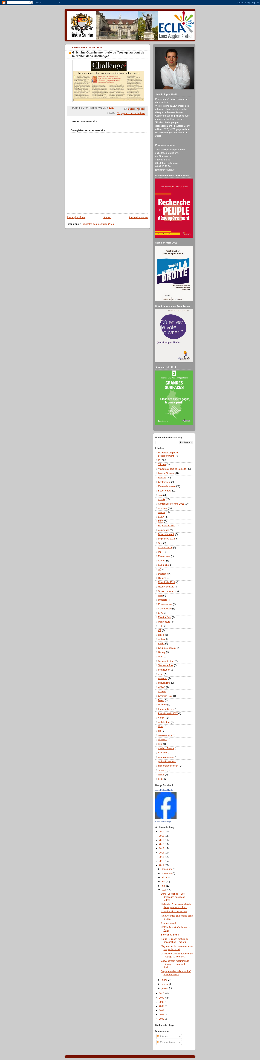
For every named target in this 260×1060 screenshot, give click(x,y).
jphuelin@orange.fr (164, 170)
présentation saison (168, 766)
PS (159, 460)
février (165, 984)
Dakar (161, 700)
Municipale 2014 (166, 582)
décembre (167, 869)
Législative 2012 (166, 539)
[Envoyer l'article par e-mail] (125, 109)
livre (160, 744)
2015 (162, 848)
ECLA (161, 517)
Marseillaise (164, 556)
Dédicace (163, 574)
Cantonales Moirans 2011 (171, 504)
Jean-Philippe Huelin (164, 790)
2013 (162, 857)
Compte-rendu (165, 547)
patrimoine (163, 565)
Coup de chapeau (167, 648)
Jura (160, 495)
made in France (166, 748)
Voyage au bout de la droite (131, 113)
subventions (164, 683)
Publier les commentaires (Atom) (98, 224)
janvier (165, 988)
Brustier (162, 477)
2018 (162, 836)
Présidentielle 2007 (168, 713)
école (161, 779)
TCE (160, 626)
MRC (160, 521)
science (162, 770)
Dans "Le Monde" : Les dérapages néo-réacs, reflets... (173, 897)
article (161, 635)
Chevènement (165, 604)
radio (160, 674)
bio (159, 731)
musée (161, 499)
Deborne (162, 704)
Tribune (162, 464)
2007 (162, 1006)
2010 (162, 993)
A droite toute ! (168, 923)
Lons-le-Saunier (166, 473)
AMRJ (161, 643)
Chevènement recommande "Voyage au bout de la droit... (175, 964)
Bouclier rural (165, 491)
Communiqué (165, 608)
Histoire (162, 578)
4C (159, 569)
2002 (162, 1019)
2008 (162, 1002)
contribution (164, 670)
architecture (164, 722)
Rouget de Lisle (166, 587)
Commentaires (167, 1042)
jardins (161, 639)
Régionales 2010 (166, 525)
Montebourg (164, 622)
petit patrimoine (166, 757)
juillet (165, 877)
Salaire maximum (167, 591)
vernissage (163, 530)
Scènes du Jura (166, 661)
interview (162, 508)
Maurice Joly (164, 617)
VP (159, 630)
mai (164, 886)
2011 (162, 865)
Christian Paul (165, 696)
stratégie (162, 600)
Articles (163, 1036)
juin (164, 881)
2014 (162, 853)
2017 (162, 840)
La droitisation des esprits (174, 911)
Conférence (164, 482)
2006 (162, 1010)
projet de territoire (167, 761)
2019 (162, 831)
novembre (167, 873)
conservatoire (165, 735)
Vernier (161, 718)
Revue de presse (166, 486)
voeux (161, 774)
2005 (162, 1014)
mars (164, 980)
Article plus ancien (138, 217)
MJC (160, 656)
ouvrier (161, 512)
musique (162, 752)
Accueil (107, 217)
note (160, 595)
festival (162, 560)
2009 (162, 998)
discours (162, 739)
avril (164, 890)
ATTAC (161, 687)
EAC (160, 613)
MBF (160, 552)
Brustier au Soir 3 (170, 935)
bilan (160, 726)
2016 (162, 844)
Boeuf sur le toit (166, 534)
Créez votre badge (163, 821)
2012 (162, 861)
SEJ (160, 543)
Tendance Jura (165, 665)
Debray (161, 652)
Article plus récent (76, 217)
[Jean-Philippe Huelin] (166, 818)
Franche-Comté (166, 709)
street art (162, 678)
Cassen (162, 691)
